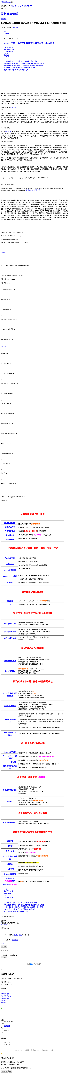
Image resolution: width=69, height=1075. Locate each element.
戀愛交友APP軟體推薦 (33, 190)
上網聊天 (3, 252)
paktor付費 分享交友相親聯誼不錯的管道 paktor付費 (29, 43)
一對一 (6, 889)
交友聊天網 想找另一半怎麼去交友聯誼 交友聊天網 (20, 61)
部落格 (6, 33)
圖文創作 (15, 27)
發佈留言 (3, 957)
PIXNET (21, 1050)
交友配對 (13, 107)
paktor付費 (8, 131)
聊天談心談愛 (8, 891)
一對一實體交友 (9, 49)
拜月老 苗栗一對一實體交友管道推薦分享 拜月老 (19, 67)
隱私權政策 (45, 1050)
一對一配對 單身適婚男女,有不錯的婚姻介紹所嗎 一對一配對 (23, 65)
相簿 (5, 31)
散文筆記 (15, 940)
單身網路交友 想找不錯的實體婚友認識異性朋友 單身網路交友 (24, 63)
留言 (20, 935)
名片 (5, 35)
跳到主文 (3, 19)
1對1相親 (3, 346)
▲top (2, 943)
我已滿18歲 (4, 1071)
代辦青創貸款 (5, 994)
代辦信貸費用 (5, 998)
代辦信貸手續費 (6, 996)
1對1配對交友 (8, 47)
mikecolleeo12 (5, 924)
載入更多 (3, 946)
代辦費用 (3, 1002)
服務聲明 (51, 1050)
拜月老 (6, 54)
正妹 (5, 895)
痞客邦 (16, 935)
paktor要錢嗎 (8, 893)
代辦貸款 (3, 1000)
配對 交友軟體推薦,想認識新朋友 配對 (16, 70)
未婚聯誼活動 (8, 52)
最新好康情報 (9, 13)
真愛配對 (7, 56)
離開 (10, 1071)
